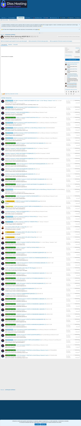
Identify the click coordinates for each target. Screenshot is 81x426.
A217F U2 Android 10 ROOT (23, 345)
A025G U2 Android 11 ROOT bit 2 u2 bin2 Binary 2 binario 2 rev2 (30, 127)
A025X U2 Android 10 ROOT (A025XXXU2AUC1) (25, 138)
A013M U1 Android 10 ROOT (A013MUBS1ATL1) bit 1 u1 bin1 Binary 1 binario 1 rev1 (34, 100)
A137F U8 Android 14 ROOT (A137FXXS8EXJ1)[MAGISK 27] (30, 278)
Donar (46, 17)
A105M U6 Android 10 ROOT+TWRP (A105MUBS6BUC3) (27, 206)
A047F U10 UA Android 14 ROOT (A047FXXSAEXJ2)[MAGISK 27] (31, 163)
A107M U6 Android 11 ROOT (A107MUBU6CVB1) (17, 211)
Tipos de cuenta (55, 17)
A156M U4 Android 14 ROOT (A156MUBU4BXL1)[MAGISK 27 (31, 309)
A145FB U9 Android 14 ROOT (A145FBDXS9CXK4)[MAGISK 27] (20, 288)
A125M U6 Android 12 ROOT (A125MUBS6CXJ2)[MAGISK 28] (31, 252)
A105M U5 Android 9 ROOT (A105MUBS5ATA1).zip (27, 201)
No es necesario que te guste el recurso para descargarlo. (14, 41)
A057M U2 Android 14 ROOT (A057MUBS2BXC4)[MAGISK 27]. (20, 174)
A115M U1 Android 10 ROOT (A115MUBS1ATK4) (25, 221)
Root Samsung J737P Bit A (72, 83)
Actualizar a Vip (38, 17)
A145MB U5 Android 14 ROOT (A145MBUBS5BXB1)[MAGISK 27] (21, 293)
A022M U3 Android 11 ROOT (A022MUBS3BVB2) (17, 112)
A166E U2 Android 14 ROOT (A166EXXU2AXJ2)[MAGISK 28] (30, 319)
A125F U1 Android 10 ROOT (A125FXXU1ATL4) (27, 242)
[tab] (38, 33)
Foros (4, 17)
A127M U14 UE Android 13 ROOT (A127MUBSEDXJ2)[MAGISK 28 (32, 257)
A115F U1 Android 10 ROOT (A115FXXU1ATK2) (25, 216)
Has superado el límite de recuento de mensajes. (61, 41)
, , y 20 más (11, 93)
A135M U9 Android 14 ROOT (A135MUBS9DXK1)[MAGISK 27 (31, 273)
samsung (21, 38)
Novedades (12, 17)
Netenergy (8, 228)
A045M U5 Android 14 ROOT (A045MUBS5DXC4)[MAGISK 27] (20, 158)
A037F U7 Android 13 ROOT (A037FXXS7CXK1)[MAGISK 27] (30, 143)
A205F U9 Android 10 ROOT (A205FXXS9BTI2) (25, 329)
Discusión (15, 44)
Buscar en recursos (13, 19)
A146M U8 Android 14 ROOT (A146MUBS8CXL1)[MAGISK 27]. (31, 298)
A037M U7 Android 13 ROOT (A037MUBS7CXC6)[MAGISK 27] (20, 148)
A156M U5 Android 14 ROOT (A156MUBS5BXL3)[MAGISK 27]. (31, 314)
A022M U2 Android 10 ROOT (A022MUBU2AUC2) (26, 107)
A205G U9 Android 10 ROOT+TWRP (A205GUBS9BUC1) (27, 340)
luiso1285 (8, 202)
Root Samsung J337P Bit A (72, 85)
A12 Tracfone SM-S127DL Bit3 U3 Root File (25, 237)
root (18, 38)
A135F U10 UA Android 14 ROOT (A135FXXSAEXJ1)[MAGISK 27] (31, 263)
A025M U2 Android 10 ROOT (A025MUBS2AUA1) (26, 133)
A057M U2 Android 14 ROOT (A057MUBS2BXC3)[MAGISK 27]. (20, 169)
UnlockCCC (7, 38)
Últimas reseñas (5, 19)
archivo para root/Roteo (21, 103)
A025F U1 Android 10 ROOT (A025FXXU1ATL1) (27, 117)
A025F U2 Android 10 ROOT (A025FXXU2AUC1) (25, 122)
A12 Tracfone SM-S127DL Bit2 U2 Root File (25, 232)
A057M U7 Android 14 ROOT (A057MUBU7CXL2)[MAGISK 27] (31, 184)
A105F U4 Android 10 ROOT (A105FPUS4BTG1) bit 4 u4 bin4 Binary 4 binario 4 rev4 (34, 189)
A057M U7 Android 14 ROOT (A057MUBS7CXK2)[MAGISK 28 (31, 179)
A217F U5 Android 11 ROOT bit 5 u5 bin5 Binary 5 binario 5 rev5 (32, 355)
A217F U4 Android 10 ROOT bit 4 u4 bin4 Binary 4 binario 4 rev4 (32, 350)
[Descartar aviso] (79, 24)
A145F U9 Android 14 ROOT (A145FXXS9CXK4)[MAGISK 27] (30, 283)
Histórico (10, 44)
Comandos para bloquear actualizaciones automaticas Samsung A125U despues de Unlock (72, 75)
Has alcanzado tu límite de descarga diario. (39, 41)
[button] (6, 18)
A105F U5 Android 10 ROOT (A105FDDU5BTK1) (27, 196)
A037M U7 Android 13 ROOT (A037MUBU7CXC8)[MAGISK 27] (20, 153)
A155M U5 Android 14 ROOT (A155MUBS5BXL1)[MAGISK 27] (31, 304)
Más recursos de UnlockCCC (72, 62)
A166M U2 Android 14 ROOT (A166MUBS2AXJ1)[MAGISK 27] (31, 324)
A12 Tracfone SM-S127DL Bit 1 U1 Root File (15, 227)
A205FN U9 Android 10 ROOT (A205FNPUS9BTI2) (28, 334)
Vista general (4, 44)
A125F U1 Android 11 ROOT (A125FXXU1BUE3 (27, 247)
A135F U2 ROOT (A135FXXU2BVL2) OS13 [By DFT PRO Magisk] (20, 268)
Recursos (21, 17)
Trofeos (28, 17)
